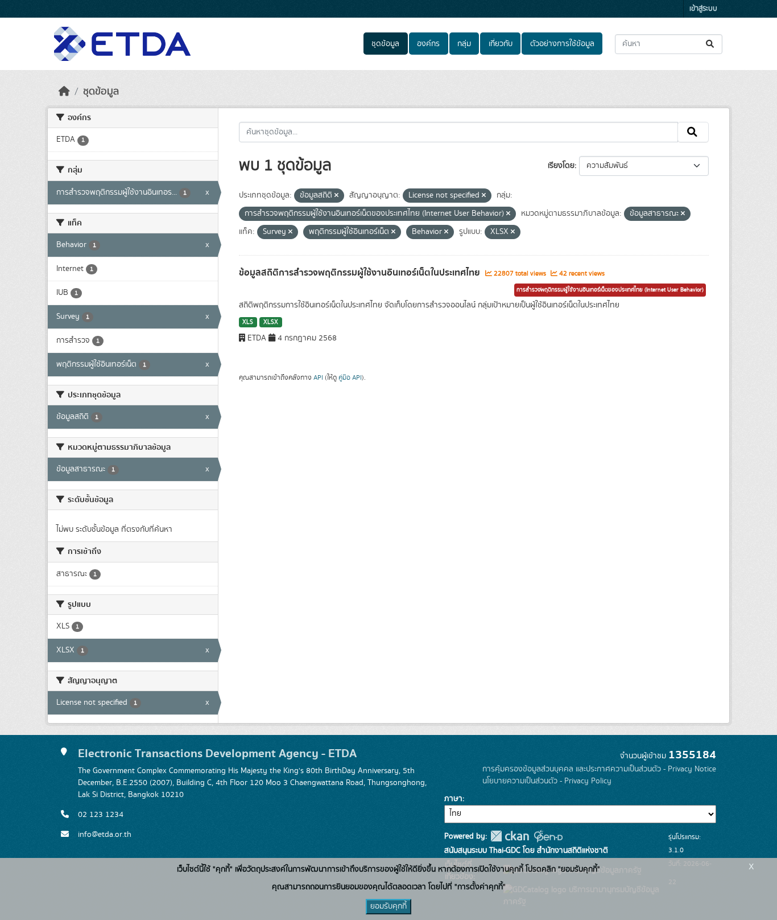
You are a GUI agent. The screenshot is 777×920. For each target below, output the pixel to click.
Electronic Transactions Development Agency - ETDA (217, 753)
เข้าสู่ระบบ (703, 8)
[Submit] (711, 44)
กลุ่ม (464, 44)
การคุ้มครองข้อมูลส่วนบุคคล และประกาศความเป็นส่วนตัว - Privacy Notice (599, 769)
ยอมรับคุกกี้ (388, 906)
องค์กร (428, 44)
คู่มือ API (350, 377)
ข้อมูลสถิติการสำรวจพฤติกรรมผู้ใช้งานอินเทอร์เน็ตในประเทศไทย (360, 272)
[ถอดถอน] (336, 195)
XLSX (270, 322)
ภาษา (453, 798)
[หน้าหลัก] (64, 91)
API (318, 377)
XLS (247, 322)
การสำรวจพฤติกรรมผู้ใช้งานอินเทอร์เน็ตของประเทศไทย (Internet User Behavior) (610, 290)
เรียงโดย (561, 165)
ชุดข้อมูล (385, 44)
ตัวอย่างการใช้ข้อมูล (562, 44)
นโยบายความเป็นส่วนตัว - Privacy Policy (546, 781)
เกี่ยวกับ (501, 44)
